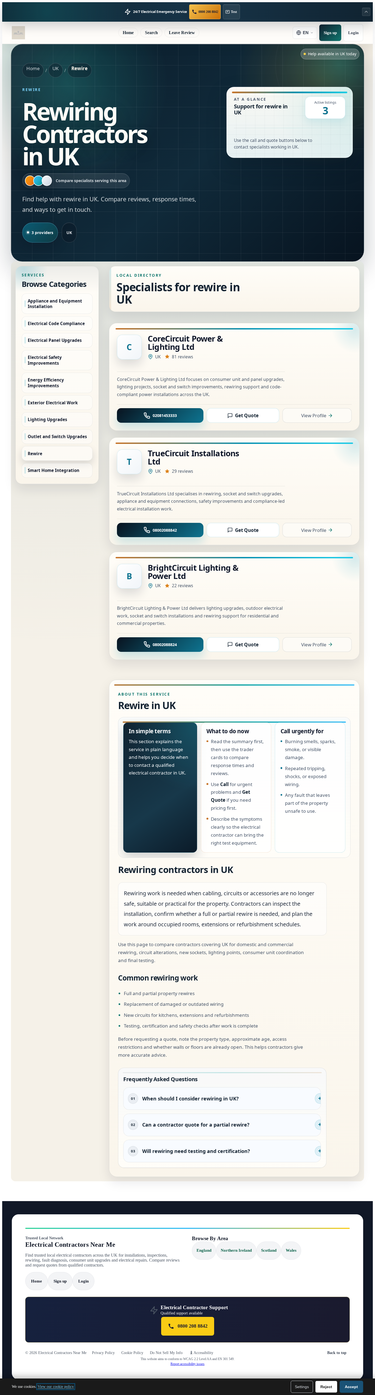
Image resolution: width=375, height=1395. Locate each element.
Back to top (336, 1353)
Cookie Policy (132, 1353)
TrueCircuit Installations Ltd (193, 457)
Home (128, 32)
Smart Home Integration (53, 470)
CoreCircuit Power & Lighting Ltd (185, 342)
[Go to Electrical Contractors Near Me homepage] (18, 32)
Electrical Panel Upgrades (55, 340)
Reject (326, 1387)
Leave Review (182, 32)
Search (151, 32)
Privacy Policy (103, 1353)
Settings (302, 1387)
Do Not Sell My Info (166, 1353)
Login (353, 32)
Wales (291, 1250)
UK (55, 68)
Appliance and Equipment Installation (55, 303)
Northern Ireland (236, 1250)
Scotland (268, 1250)
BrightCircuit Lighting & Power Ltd (193, 571)
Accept (351, 1387)
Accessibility (203, 1353)
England (204, 1250)
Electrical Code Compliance (56, 323)
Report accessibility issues (187, 1364)
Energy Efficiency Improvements (46, 382)
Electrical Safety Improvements (45, 360)
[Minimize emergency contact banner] (366, 12)
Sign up (330, 32)
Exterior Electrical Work (53, 402)
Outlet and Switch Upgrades (57, 436)
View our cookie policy (56, 1387)
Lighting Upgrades (47, 419)
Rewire (35, 453)
